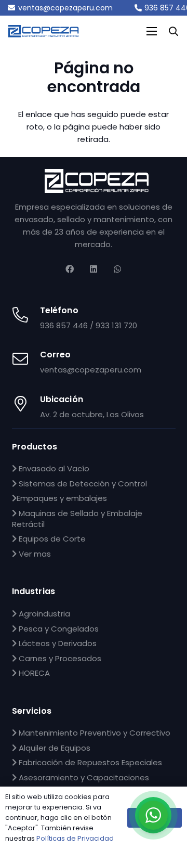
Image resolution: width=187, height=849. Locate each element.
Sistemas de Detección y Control (82, 483)
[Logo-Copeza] (43, 31)
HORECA (33, 672)
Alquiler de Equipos (53, 747)
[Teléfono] (26, 315)
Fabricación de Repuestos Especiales (89, 762)
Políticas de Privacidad (75, 838)
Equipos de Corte (51, 538)
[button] (173, 31)
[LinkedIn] (93, 269)
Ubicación (61, 399)
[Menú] (151, 31)
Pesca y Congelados (58, 628)
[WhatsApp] (117, 269)
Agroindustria (43, 613)
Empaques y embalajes (62, 498)
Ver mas (34, 553)
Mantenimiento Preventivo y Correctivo (93, 732)
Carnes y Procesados (59, 658)
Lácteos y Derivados (57, 643)
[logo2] (97, 181)
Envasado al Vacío (53, 468)
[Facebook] (69, 269)
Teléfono (59, 310)
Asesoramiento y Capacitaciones (83, 777)
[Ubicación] (26, 404)
